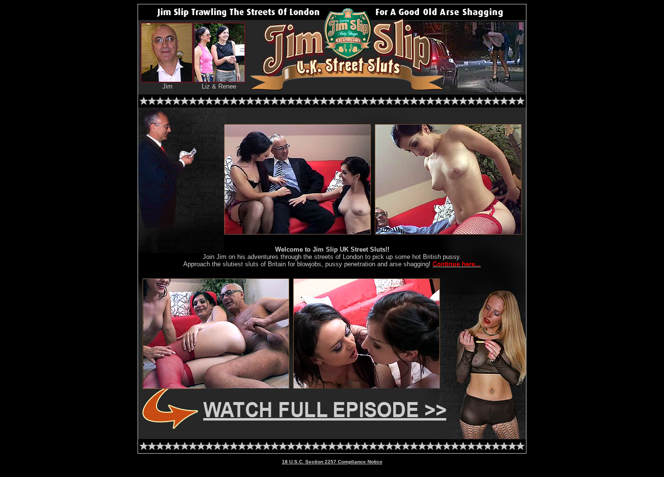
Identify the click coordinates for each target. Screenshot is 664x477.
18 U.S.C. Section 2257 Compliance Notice (332, 461)
